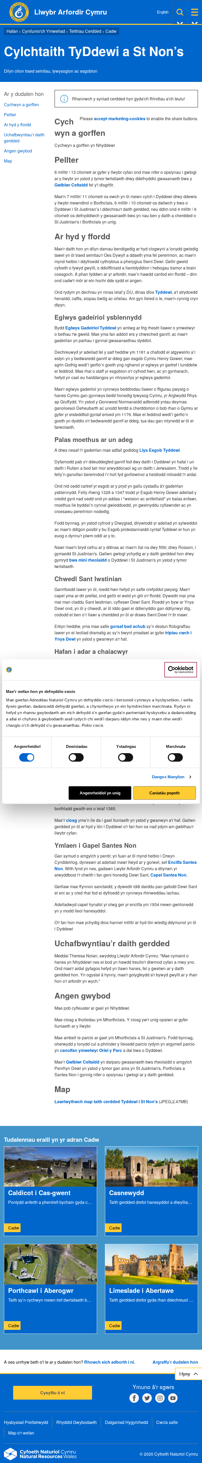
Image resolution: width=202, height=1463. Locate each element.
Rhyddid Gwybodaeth (76, 1422)
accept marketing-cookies (119, 118)
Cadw (111, 31)
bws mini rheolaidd (88, 560)
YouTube (173, 1398)
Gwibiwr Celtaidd (71, 185)
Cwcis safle (167, 1422)
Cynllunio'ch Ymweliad (43, 31)
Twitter (147, 1398)
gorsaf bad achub (127, 626)
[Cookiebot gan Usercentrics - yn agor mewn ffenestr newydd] (180, 669)
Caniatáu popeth (164, 793)
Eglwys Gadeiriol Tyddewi (90, 328)
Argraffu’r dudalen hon (175, 1362)
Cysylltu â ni (52, 1393)
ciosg (71, 820)
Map (8, 161)
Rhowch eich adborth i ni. (109, 1362)
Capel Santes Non (168, 875)
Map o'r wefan (21, 1433)
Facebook (134, 1398)
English (163, 12)
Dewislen (194, 12)
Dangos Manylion (168, 777)
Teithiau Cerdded (85, 31)
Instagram (160, 1398)
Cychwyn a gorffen (21, 104)
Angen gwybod (18, 151)
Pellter (10, 114)
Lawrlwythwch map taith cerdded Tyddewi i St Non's (106, 1101)
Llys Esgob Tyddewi (159, 450)
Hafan (12, 31)
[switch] (76, 757)
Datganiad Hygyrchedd (126, 1422)
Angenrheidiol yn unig (100, 793)
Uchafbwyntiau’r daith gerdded (24, 138)
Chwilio (180, 12)
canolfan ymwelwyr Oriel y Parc (91, 1050)
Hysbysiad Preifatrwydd (26, 1422)
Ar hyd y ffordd (17, 125)
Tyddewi (163, 292)
